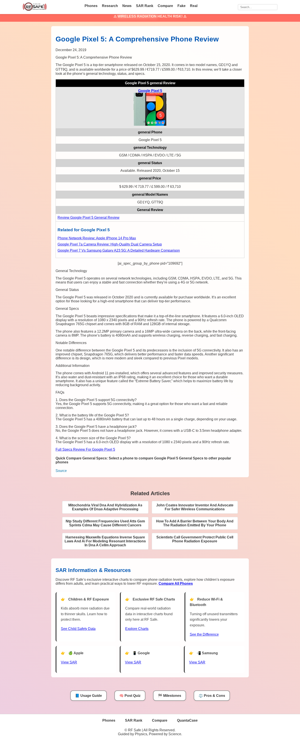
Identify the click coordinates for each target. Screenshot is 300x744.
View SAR (69, 662)
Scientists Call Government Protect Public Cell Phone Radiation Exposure (194, 539)
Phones (91, 6)
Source (61, 471)
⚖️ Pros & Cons (212, 695)
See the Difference (204, 634)
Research (110, 6)
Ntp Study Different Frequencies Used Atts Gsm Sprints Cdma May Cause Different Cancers (105, 523)
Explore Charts (136, 629)
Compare (165, 6)
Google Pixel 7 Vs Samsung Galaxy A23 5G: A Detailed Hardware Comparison (119, 250)
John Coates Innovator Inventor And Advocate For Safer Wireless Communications (194, 507)
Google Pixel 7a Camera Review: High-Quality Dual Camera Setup (110, 244)
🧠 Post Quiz (130, 695)
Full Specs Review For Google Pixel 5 (85, 449)
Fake (181, 6)
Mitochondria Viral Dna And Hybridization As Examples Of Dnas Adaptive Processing (105, 507)
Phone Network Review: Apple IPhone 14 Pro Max (97, 238)
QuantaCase (187, 720)
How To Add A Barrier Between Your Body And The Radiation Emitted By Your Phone (194, 523)
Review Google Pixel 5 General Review (88, 217)
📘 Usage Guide (88, 695)
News (127, 6)
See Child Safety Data (78, 629)
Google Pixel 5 (150, 91)
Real (193, 6)
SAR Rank (144, 6)
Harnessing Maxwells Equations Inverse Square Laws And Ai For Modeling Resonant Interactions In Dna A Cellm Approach (105, 541)
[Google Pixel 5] (150, 124)
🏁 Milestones (169, 695)
